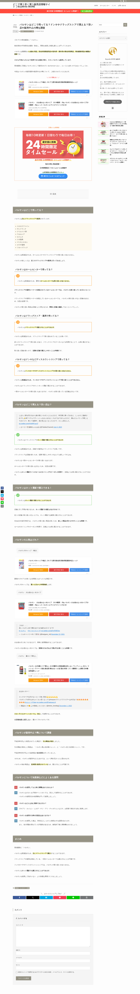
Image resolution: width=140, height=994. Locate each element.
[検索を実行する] (125, 25)
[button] (19, 897)
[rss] (121, 1)
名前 (18, 950)
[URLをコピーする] (86, 897)
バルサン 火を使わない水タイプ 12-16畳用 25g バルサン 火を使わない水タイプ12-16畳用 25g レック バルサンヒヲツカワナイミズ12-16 (58, 104)
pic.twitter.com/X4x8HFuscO (28, 423)
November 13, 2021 (58, 634)
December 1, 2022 (65, 706)
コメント (19, 925)
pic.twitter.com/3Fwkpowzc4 (46, 702)
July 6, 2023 (58, 427)
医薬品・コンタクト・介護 (27, 31)
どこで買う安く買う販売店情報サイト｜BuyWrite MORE (31, 5)
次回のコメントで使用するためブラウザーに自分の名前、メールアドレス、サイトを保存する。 (46, 972)
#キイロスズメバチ (34, 631)
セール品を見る (87, 11)
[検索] (126, 1)
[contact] (123, 1)
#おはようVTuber (31, 702)
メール (19, 957)
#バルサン (22, 631)
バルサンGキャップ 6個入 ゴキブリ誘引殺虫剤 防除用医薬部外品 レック (53, 82)
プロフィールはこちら (113, 101)
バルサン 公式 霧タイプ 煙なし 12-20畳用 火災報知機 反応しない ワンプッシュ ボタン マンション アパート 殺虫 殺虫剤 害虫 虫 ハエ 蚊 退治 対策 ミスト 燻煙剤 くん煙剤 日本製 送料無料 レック (58, 668)
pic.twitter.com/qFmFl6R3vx (50, 631)
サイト (18, 965)
